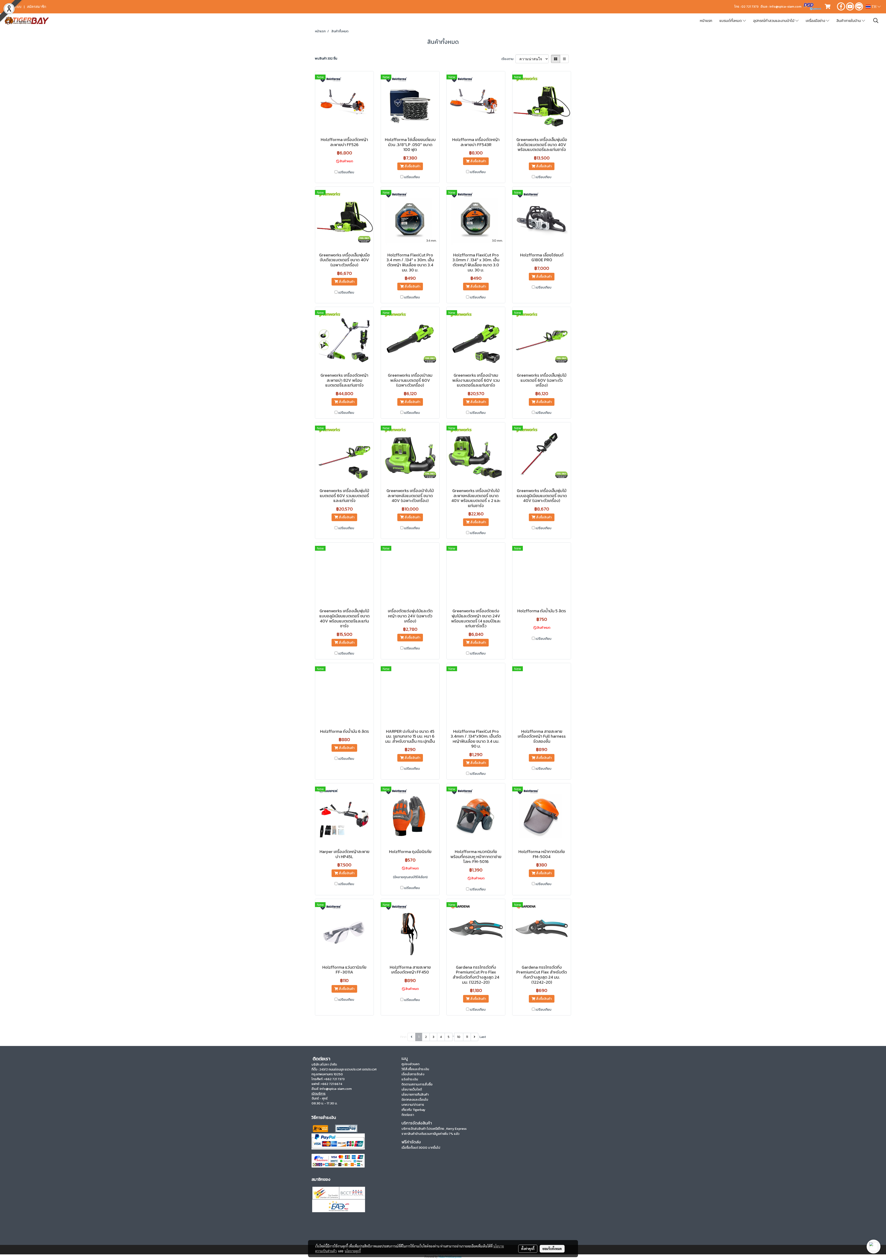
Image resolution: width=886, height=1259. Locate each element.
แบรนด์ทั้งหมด (731, 20)
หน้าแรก (706, 20)
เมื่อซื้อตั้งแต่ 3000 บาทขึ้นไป (420, 1147)
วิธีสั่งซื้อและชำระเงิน (415, 1069)
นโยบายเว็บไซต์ (411, 1089)
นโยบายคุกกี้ (353, 1251)
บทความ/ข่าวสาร (412, 1104)
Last (482, 1036)
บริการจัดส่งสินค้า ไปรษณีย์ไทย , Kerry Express (434, 1128)
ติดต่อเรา (407, 1114)
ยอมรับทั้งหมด (552, 1249)
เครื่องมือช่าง (816, 20)
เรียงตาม (508, 59)
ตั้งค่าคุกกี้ (527, 1249)
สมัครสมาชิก (36, 7)
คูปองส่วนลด (410, 1064)
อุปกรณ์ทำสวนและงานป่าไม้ (774, 20)
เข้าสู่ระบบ (13, 7)
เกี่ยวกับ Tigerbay (413, 1109)
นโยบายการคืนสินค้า (415, 1094)
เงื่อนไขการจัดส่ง (412, 1074)
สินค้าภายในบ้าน (849, 20)
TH (874, 7)
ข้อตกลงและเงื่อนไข (414, 1099)
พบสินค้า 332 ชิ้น (326, 58)
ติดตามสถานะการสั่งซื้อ (417, 1084)
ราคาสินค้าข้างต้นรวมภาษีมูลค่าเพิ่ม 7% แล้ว (430, 1133)
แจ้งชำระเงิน (409, 1079)
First (403, 1036)
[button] (876, 20)
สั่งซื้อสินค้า (412, 166)
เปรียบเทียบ (346, 172)
